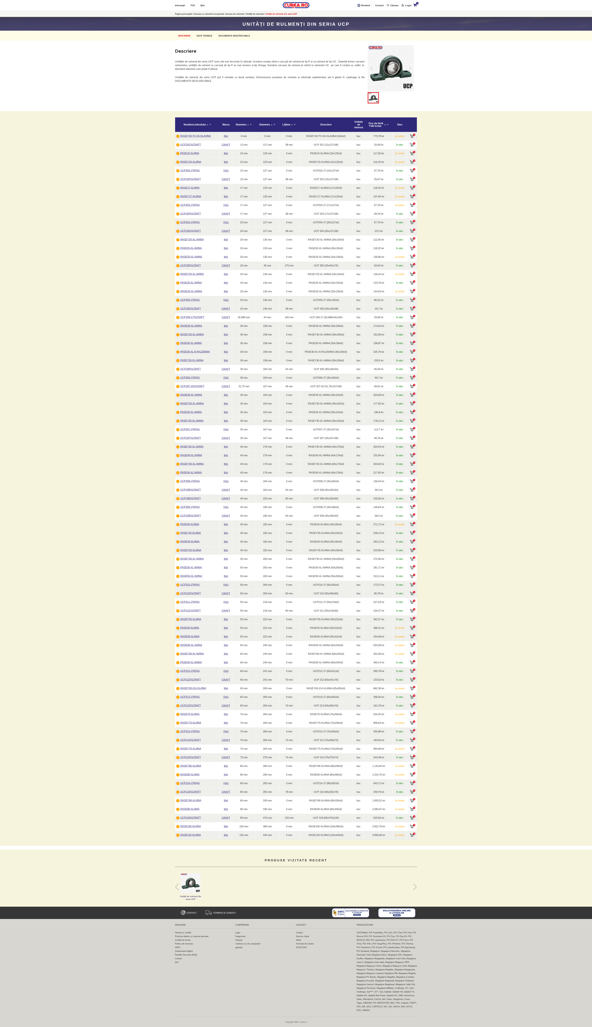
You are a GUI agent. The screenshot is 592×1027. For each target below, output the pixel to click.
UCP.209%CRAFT (190, 515)
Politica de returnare (184, 944)
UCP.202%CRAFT (190, 179)
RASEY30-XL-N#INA (192, 334)
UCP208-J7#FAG (190, 481)
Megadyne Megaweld (384, 981)
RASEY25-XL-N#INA (192, 274)
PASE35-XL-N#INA (191, 412)
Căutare (238, 940)
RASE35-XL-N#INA (191, 395)
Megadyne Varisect (365, 984)
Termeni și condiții (224, 913)
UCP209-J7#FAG (190, 507)
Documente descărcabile (234, 36)
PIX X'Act (367, 944)
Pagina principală (183, 14)
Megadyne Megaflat (386, 977)
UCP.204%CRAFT (190, 231)
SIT (406, 988)
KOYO (409, 1006)
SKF (385, 1006)
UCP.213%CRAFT (190, 705)
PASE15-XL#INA (189, 153)
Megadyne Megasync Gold (395, 966)
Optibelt (387, 992)
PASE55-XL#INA (189, 628)
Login (237, 932)
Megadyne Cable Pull (405, 984)
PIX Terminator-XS (377, 936)
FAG (359, 1006)
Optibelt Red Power (376, 995)
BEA (393, 1003)
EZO (359, 1010)
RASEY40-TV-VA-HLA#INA (195, 136)
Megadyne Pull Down (366, 988)
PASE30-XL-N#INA (191, 343)
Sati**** (370, 992)
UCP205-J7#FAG (190, 300)
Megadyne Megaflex (384, 969)
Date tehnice (204, 36)
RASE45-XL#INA (189, 541)
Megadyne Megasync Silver (369, 966)
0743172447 (301, 947)
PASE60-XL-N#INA (191, 662)
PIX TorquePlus (380, 944)
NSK (403, 1006)
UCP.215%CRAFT (190, 757)
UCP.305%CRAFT (190, 265)
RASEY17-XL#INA (190, 196)
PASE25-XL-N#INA (191, 282)
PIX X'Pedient (394, 944)
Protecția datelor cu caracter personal (191, 936)
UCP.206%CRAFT (190, 369)
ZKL (390, 1006)
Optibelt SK (362, 995)
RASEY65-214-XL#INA (193, 688)
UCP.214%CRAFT (190, 740)
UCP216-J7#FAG (190, 783)
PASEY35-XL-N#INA (192, 420)
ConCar (377, 999)
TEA (398, 1003)
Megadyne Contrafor (405, 977)
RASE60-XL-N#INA (191, 645)
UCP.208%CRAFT (190, 489)
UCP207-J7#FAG (190, 429)
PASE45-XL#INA (189, 524)
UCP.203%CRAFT (190, 213)
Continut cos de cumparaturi (248, 944)
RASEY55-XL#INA (190, 619)
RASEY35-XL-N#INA (192, 403)
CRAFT (413, 1003)
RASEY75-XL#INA (190, 748)
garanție (239, 947)
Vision (407, 999)
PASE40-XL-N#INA (191, 472)
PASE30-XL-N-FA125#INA (195, 351)
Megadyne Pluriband (404, 981)
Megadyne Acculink (365, 981)
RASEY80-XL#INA (190, 766)
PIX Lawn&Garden (391, 947)
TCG (192, 5)
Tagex (359, 1003)
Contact (379, 5)
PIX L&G (388, 932)
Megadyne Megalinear (385, 984)
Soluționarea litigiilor (184, 951)
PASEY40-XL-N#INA (192, 446)
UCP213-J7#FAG (190, 697)
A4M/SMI (367, 1003)
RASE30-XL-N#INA (191, 326)
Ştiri (202, 5)
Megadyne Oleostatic (390, 951)
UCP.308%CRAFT (190, 498)
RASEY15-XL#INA (190, 162)
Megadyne (375, 951)
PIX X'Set (397, 932)
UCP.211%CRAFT (190, 610)
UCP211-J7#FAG (189, 602)
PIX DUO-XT (392, 940)
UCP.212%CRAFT (190, 679)
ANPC (178, 947)
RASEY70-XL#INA (190, 722)
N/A (383, 999)
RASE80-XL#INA (189, 774)
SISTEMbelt (362, 932)
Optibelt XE (392, 995)
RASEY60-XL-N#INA (192, 653)
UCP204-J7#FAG (190, 222)
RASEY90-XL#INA (190, 800)
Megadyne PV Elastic (366, 977)
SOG (368, 1006)
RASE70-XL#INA (189, 714)
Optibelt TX (409, 992)
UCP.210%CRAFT (190, 593)
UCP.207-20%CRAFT (192, 386)
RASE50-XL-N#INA (191, 576)
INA (363, 1006)
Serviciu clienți (302, 936)
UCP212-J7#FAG (190, 671)
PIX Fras (391, 936)
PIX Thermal (407, 944)
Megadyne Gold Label (374, 962)
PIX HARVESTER (381, 1003)
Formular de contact (305, 944)
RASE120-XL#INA (190, 835)
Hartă (298, 940)
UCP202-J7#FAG (190, 170)
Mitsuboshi (368, 999)
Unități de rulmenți (255, 14)
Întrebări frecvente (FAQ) (186, 955)
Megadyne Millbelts (385, 988)
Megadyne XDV (395, 955)
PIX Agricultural (408, 947)
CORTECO (377, 1006)
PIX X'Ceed (377, 947)
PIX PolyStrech (363, 947)
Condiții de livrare (182, 940)
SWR (400, 995)
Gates (359, 999)
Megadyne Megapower (405, 969)
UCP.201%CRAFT (190, 144)
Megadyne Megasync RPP (397, 962)
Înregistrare (240, 936)
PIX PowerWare (376, 932)
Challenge (399, 988)
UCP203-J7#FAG (190, 205)
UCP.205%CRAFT (190, 308)
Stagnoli (404, 1003)
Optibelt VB (398, 992)
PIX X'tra (407, 932)
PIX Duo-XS (401, 936)
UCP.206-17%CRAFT (192, 317)
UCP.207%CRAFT (190, 438)
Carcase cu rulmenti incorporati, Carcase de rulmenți (219, 14)
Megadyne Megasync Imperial (370, 973)
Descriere (184, 36)
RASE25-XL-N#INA (191, 291)
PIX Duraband (363, 951)
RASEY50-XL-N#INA (192, 558)
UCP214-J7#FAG (190, 731)
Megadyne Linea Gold (395, 958)
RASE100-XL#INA (190, 826)
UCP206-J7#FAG (190, 377)
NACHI (396, 1006)
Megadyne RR (391, 973)
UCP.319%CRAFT (190, 817)
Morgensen (398, 999)
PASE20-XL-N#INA (191, 248)
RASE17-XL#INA (189, 187)
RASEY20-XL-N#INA (192, 239)
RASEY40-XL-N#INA (192, 464)
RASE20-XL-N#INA (191, 256)
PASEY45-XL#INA (190, 533)
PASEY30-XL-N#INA (192, 360)
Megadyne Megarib (407, 973)
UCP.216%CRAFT (190, 791)
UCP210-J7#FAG (190, 584)
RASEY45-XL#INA (190, 550)
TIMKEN (366, 1010)
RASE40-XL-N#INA (191, 455)
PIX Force (404, 940)
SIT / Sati (378, 992)
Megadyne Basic (379, 955)
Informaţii (180, 5)
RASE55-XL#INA (189, 636)
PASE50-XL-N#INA (191, 567)
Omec (389, 999)
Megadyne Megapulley (375, 958)
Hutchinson (409, 995)
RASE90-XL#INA (189, 809)
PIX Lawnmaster (378, 940)
